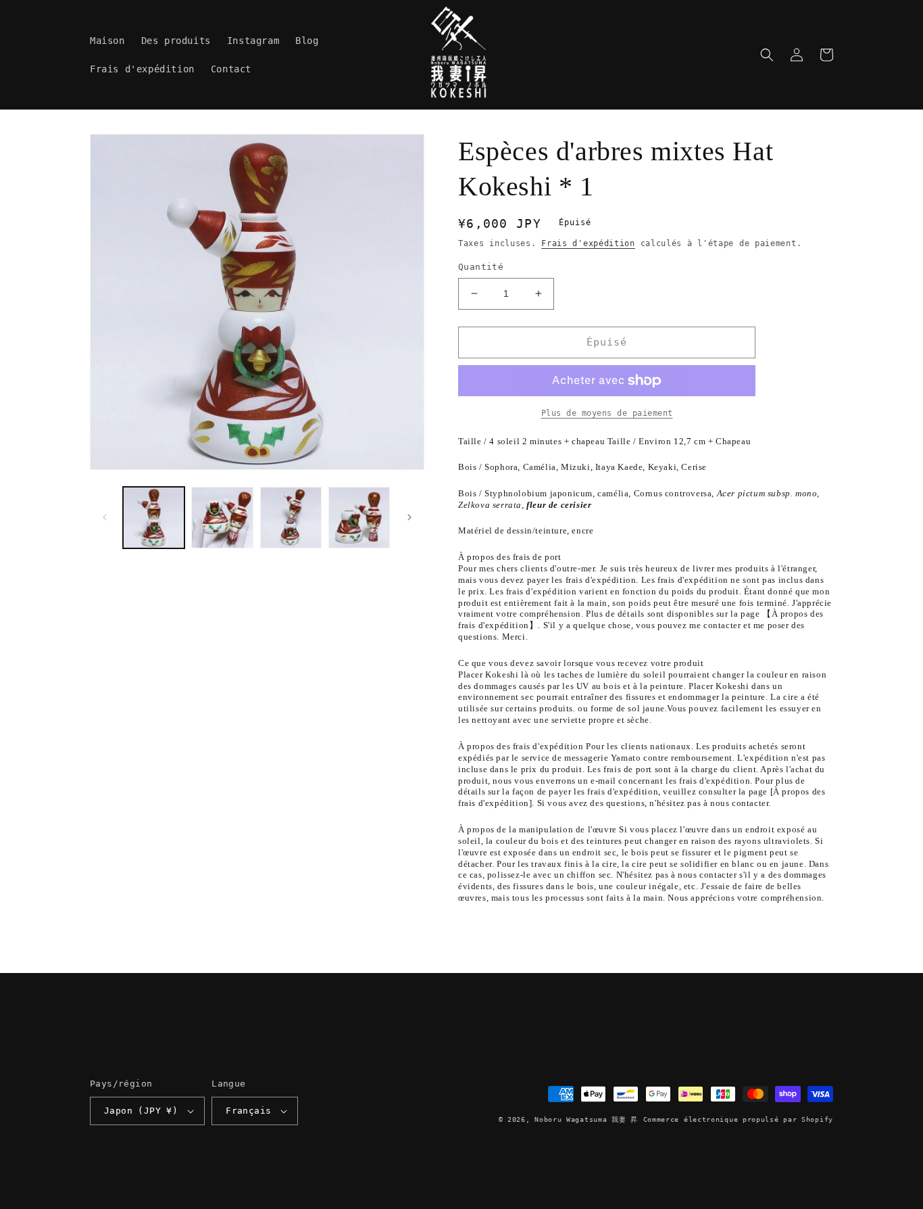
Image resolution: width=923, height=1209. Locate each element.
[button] (767, 55)
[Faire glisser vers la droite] (409, 517)
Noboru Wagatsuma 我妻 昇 (586, 1119)
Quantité (480, 267)
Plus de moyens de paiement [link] (607, 413)
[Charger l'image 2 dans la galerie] (222, 517)
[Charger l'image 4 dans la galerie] (359, 517)
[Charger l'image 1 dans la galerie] (153, 517)
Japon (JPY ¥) (141, 1111)
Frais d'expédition (588, 243)
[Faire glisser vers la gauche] (105, 517)
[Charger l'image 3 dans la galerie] (291, 517)
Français (248, 1111)
